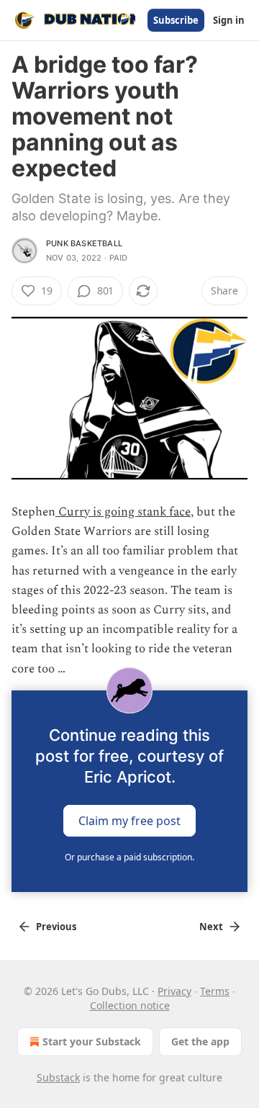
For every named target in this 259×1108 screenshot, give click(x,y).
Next (211, 926)
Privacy (174, 991)
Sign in (229, 20)
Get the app (200, 1041)
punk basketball (84, 243)
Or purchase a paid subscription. (129, 857)
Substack (58, 1077)
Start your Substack (91, 1041)
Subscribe (176, 20)
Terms (215, 991)
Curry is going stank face (123, 512)
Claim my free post (129, 820)
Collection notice (130, 1005)
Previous (56, 926)
